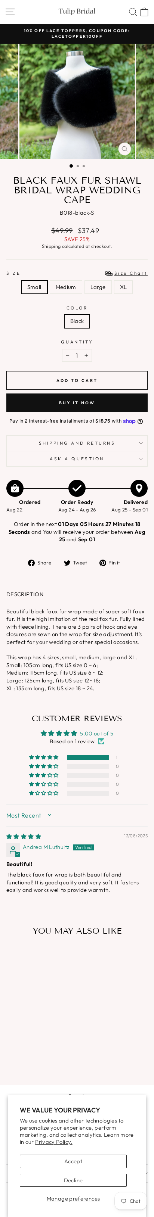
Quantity (77, 342)
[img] (23, 836)
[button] (44, 757)
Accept (73, 1161)
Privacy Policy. (54, 1141)
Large (98, 286)
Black (77, 320)
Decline (73, 1180)
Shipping (51, 246)
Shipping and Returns (77, 443)
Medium (66, 286)
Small (34, 286)
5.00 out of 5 (96, 733)
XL (123, 286)
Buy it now (77, 402)
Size (77, 273)
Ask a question (77, 458)
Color (77, 308)
